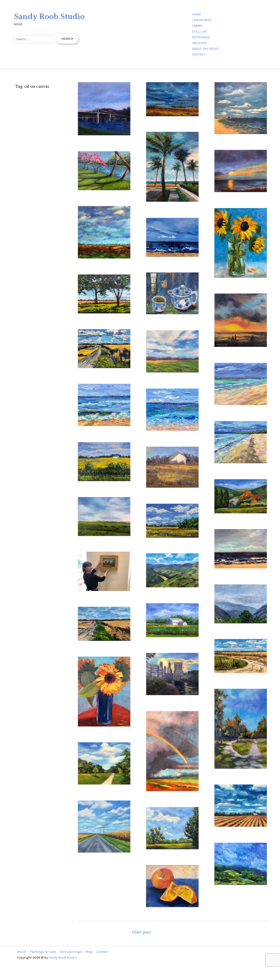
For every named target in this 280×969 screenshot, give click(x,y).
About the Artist (205, 49)
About (21, 952)
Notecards (201, 37)
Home (196, 14)
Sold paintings (71, 952)
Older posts (141, 932)
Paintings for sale (43, 952)
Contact (199, 54)
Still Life (199, 31)
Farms (197, 26)
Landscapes (202, 20)
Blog (88, 952)
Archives (199, 43)
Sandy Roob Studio (49, 16)
